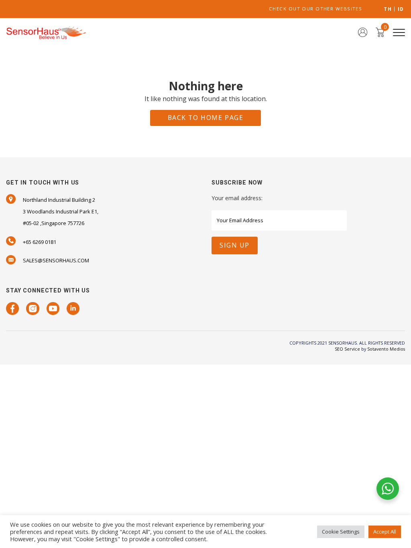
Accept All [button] (384, 531)
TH (388, 9)
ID (401, 9)
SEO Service (347, 349)
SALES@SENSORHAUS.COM (56, 260)
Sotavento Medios (386, 349)
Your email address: (237, 198)
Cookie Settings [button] (341, 531)
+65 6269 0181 (39, 242)
